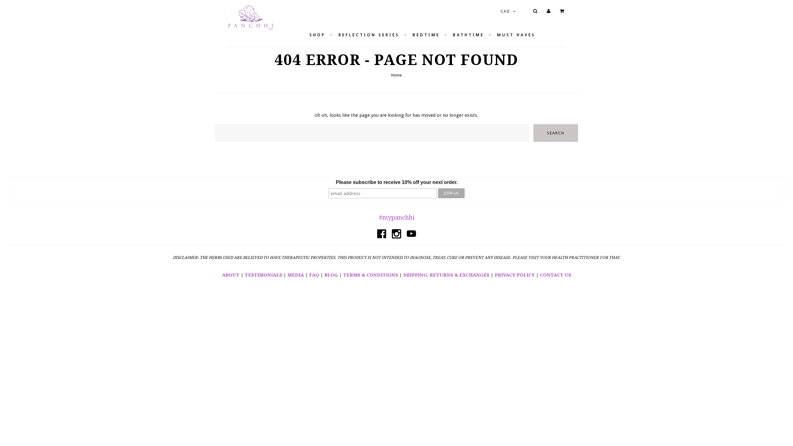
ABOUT (230, 275)
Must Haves (516, 35)
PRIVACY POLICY (515, 275)
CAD (506, 11)
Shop (317, 35)
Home (396, 75)
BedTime (426, 35)
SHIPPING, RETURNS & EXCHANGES (446, 275)
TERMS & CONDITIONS (370, 275)
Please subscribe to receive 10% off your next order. (397, 182)
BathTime (468, 35)
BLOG (331, 275)
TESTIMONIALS (263, 275)
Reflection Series (369, 35)
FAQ (314, 275)
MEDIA (295, 275)
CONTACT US (555, 275)
